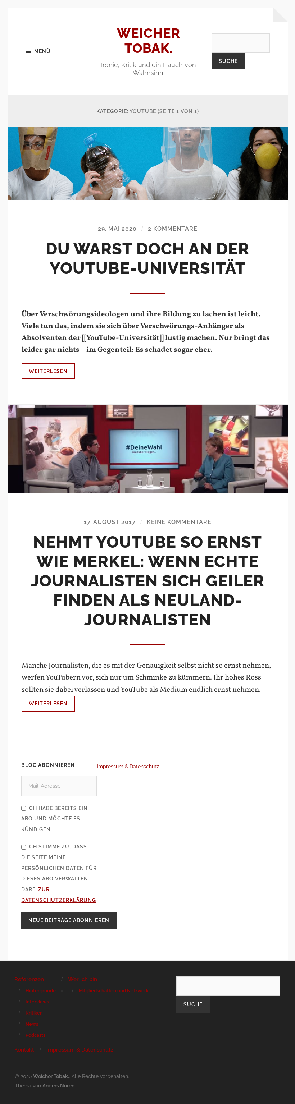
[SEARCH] (241, 43)
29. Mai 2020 (117, 228)
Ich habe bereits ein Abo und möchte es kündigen (54, 819)
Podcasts (35, 1035)
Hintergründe (41, 990)
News (32, 1024)
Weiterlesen (48, 371)
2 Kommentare (173, 228)
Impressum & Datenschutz (128, 766)
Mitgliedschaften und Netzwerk (114, 990)
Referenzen (29, 979)
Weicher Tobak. (148, 41)
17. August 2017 (110, 522)
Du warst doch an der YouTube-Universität (147, 258)
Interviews (37, 1001)
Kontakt (24, 1049)
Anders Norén (58, 1085)
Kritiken (34, 1013)
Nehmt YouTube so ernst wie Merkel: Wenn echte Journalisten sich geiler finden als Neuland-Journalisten (147, 581)
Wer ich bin (82, 979)
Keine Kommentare (179, 522)
